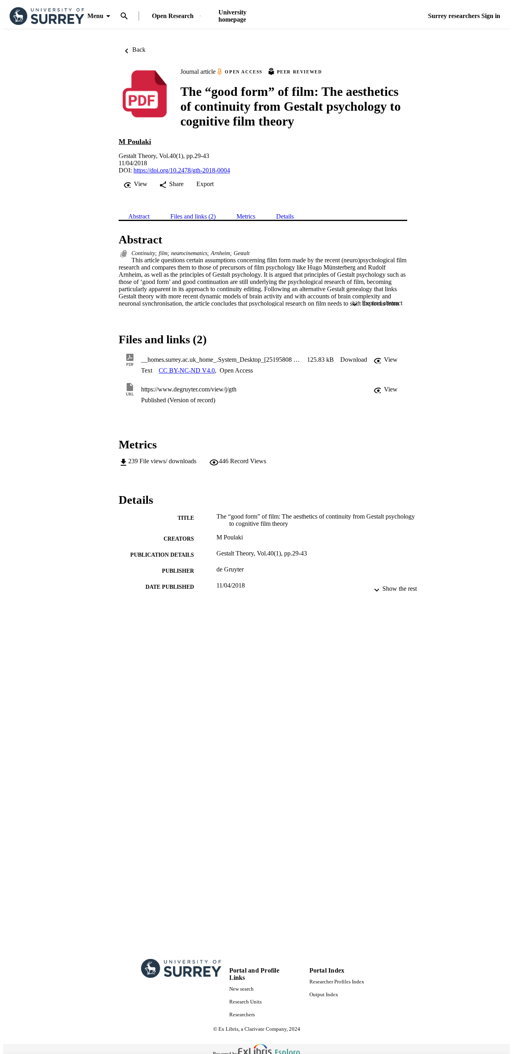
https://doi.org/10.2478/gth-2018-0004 (181, 170)
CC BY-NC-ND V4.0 (187, 370)
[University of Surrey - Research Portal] (47, 16)
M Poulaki (135, 142)
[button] (353, 359)
